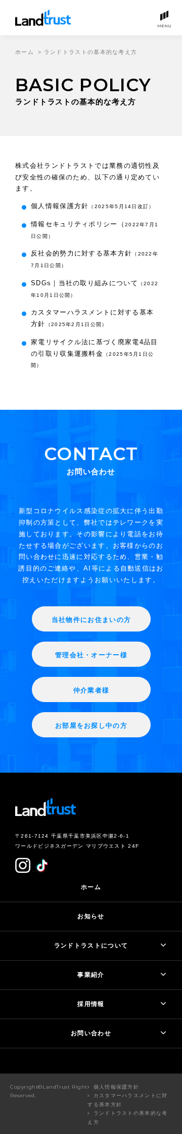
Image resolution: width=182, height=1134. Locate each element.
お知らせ (90, 916)
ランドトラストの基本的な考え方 (127, 1117)
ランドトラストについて (91, 945)
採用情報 (90, 1003)
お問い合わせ (91, 1033)
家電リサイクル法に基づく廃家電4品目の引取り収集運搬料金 (94, 353)
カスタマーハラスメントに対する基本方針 (127, 1100)
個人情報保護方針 (93, 206)
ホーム (24, 52)
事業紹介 (90, 974)
